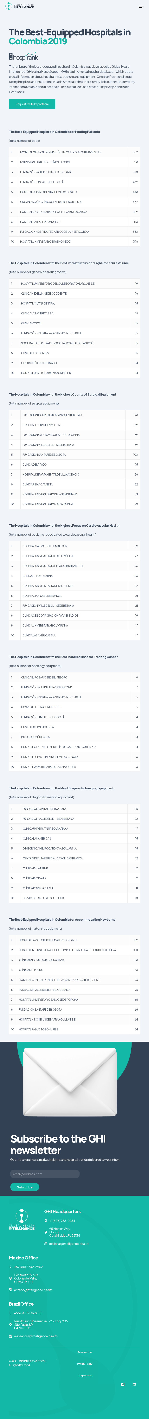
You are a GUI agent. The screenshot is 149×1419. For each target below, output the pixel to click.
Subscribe (25, 1187)
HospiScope (50, 71)
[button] (141, 6)
